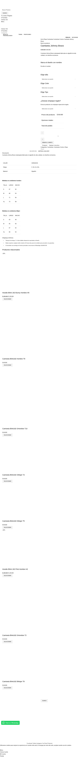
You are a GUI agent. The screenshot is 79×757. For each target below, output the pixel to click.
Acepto (3, 747)
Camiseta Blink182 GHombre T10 (14, 429)
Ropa (45, 39)
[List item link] (20, 715)
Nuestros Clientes (6, 731)
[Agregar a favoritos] (13, 290)
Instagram (56, 729)
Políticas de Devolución (33, 734)
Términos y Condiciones (34, 729)
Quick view (8, 290)
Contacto (3, 729)
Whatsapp (56, 734)
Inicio (42, 39)
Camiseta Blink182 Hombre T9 (13, 359)
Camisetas (50, 39)
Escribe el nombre (46, 66)
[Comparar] (4, 290)
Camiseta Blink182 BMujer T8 (13, 681)
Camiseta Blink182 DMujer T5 (13, 521)
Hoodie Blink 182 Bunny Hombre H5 (15, 293)
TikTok (55, 737)
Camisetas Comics (58, 39)
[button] (7, 299)
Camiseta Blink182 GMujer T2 (13, 475)
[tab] (33, 151)
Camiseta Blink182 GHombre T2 (14, 635)
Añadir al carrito (47, 142)
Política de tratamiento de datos (36, 731)
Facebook (56, 731)
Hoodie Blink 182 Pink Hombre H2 (15, 569)
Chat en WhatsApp (11, 723)
